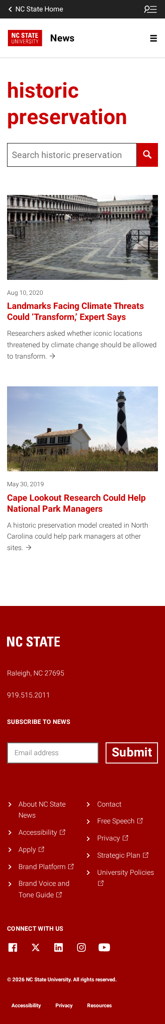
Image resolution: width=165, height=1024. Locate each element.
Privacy (64, 1005)
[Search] (147, 155)
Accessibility (26, 1005)
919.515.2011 (28, 695)
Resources (99, 1005)
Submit (132, 752)
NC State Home (39, 9)
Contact (109, 804)
